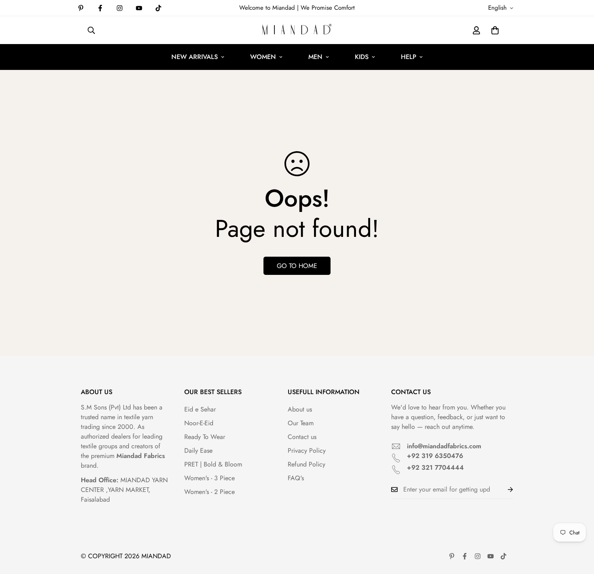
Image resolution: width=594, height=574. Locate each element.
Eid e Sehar (200, 409)
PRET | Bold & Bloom (213, 464)
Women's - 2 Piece (209, 491)
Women (263, 56)
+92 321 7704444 (435, 467)
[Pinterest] (81, 8)
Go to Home (297, 265)
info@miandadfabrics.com (444, 446)
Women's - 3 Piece (209, 478)
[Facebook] (100, 8)
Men (315, 56)
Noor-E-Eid (198, 423)
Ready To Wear (204, 436)
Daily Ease (198, 450)
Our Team (301, 423)
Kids (362, 56)
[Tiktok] (158, 8)
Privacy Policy (307, 450)
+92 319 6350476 (435, 455)
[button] (495, 30)
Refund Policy (306, 464)
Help (408, 56)
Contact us (302, 436)
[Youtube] (139, 8)
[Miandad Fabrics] (297, 30)
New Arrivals (194, 56)
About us (300, 409)
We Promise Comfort (328, 7)
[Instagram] (119, 8)
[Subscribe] (504, 489)
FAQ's (296, 478)
